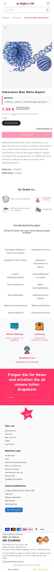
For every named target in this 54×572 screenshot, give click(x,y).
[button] (5, 3)
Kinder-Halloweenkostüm (15, 275)
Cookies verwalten (14, 479)
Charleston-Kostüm (40, 313)
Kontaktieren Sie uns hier (27, 362)
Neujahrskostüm (15, 313)
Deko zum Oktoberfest (20, 199)
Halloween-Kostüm (41, 250)
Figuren (8, 494)
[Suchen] (47, 10)
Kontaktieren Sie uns (14, 472)
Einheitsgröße (13, 124)
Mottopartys (11, 504)
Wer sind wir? (11, 437)
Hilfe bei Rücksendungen (15, 462)
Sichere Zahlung (12, 469)
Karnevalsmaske (15, 295)
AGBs (7, 441)
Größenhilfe (10, 456)
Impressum (9, 444)
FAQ (7, 459)
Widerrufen (10, 476)
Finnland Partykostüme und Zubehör (20, 209)
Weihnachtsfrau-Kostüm (41, 296)
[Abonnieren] (46, 397)
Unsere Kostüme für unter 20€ (20, 491)
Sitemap (8, 434)
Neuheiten (10, 501)
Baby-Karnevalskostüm (41, 286)
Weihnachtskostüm (41, 306)
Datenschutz (10, 431)
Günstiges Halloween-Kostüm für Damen (15, 251)
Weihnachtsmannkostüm (15, 306)
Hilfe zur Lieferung (13, 466)
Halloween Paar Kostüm (15, 260)
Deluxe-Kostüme (13, 497)
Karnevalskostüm (15, 285)
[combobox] (27, 10)
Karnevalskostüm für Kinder (41, 275)
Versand (14, 114)
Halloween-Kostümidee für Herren (40, 263)
